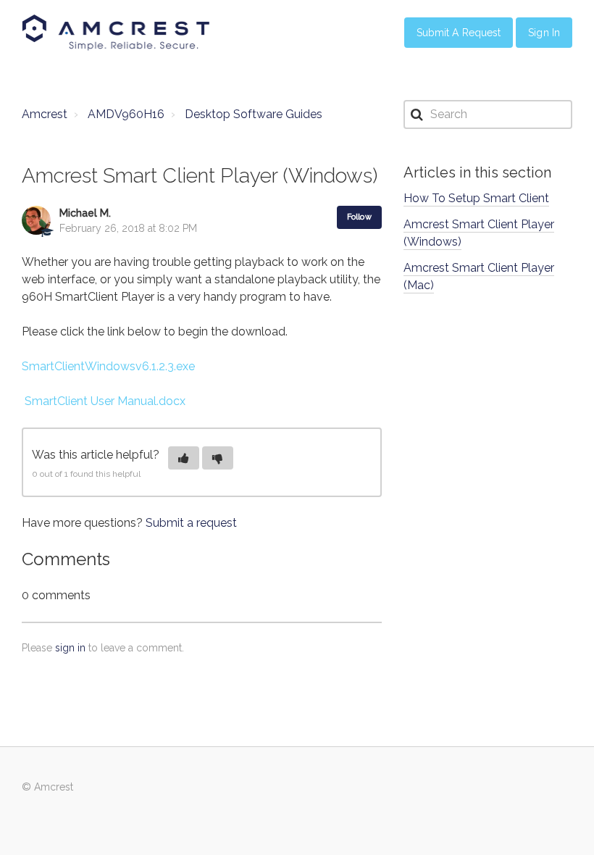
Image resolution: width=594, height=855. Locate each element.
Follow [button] (359, 217)
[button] (183, 458)
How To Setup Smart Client (476, 198)
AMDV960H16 (126, 114)
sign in (70, 648)
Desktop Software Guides (253, 114)
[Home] (116, 32)
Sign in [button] (544, 32)
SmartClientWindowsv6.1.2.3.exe (108, 366)
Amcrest (44, 114)
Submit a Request (459, 32)
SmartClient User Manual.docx (105, 401)
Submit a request (191, 523)
